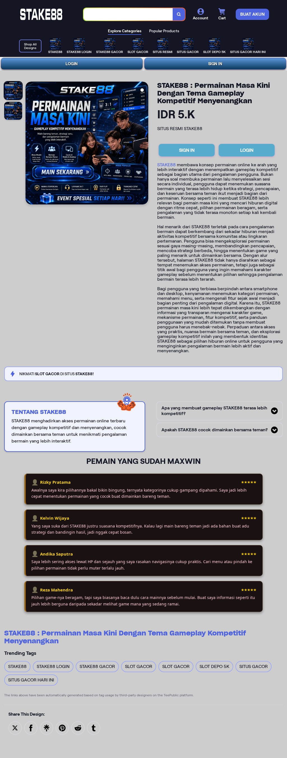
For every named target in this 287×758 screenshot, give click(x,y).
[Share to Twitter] (15, 727)
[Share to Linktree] (46, 727)
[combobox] (128, 14)
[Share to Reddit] (78, 727)
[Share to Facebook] (31, 727)
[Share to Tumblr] (93, 727)
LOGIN (72, 63)
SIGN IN (215, 63)
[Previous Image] (30, 144)
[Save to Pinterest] (62, 727)
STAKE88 (166, 164)
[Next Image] (143, 144)
